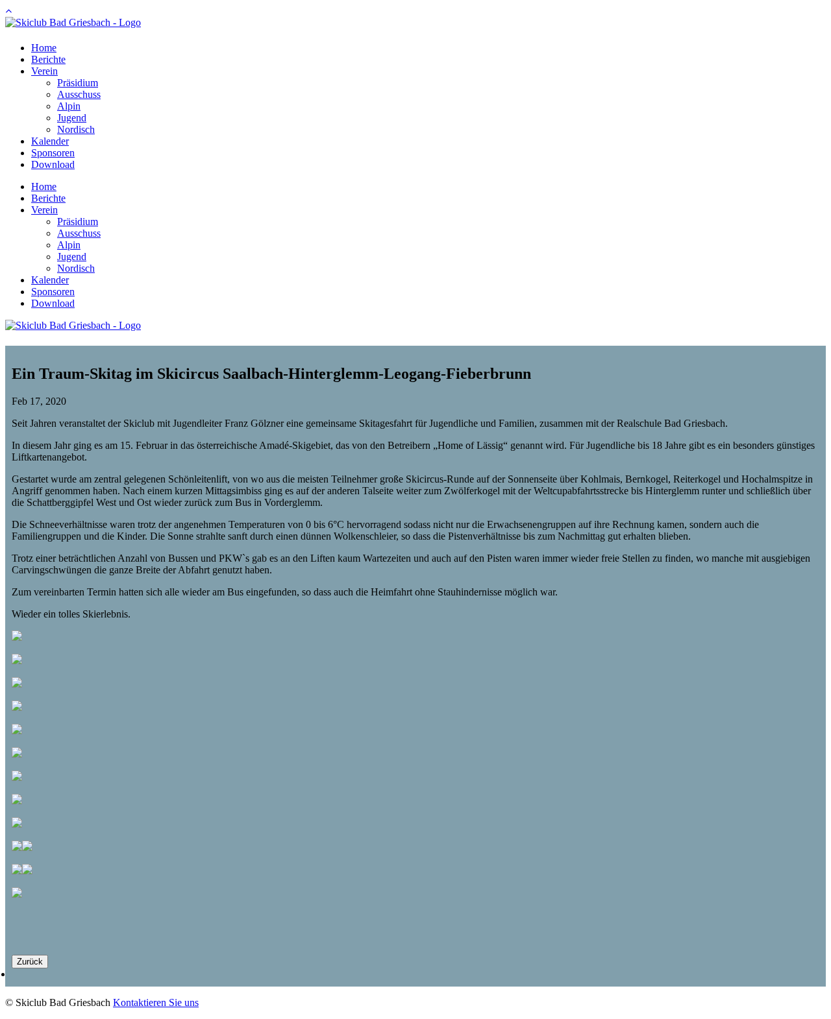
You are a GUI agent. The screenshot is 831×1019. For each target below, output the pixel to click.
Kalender (50, 141)
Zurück (30, 961)
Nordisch (76, 129)
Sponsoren (53, 152)
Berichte (48, 59)
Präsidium (77, 82)
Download (53, 164)
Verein (44, 71)
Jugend (71, 117)
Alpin (69, 106)
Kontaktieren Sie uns (156, 1002)
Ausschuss (79, 94)
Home (43, 47)
